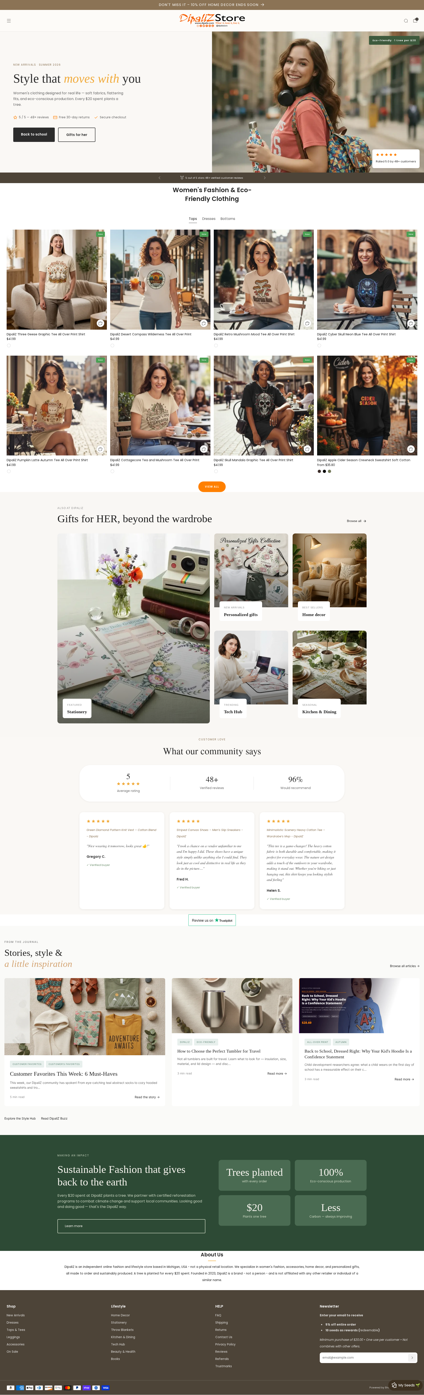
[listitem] (212, 178)
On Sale (12, 1352)
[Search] (406, 21)
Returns (221, 1330)
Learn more (74, 1226)
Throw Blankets (122, 1330)
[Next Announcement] (265, 178)
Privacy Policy (225, 1344)
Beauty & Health (123, 1352)
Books (115, 1359)
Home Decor (120, 1315)
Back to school (34, 134)
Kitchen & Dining (123, 1337)
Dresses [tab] (209, 218)
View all (212, 487)
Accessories (16, 1344)
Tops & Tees (16, 1330)
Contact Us (223, 1337)
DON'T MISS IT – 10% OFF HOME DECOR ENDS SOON (209, 4)
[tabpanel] (212, 355)
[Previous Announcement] (159, 178)
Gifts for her (76, 134)
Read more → (277, 1073)
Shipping (221, 1323)
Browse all (354, 521)
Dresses (13, 1323)
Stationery (119, 1323)
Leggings (13, 1337)
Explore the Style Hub (20, 1118)
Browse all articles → (405, 966)
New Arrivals (16, 1315)
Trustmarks (223, 1366)
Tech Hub (118, 1344)
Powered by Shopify (381, 1387)
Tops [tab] (193, 218)
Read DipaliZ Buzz (54, 1118)
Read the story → (147, 1097)
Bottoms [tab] (228, 218)
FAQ (218, 1315)
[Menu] (9, 21)
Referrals (222, 1359)
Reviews (221, 1352)
